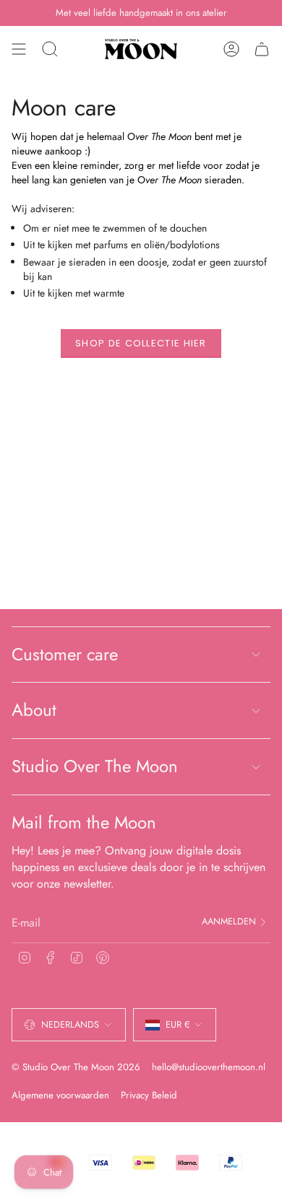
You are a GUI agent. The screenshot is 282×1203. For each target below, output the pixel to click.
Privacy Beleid (149, 1095)
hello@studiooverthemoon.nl (208, 1067)
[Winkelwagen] (262, 49)
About (34, 709)
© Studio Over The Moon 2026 (76, 1067)
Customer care (65, 654)
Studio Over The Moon (95, 766)
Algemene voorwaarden (60, 1095)
